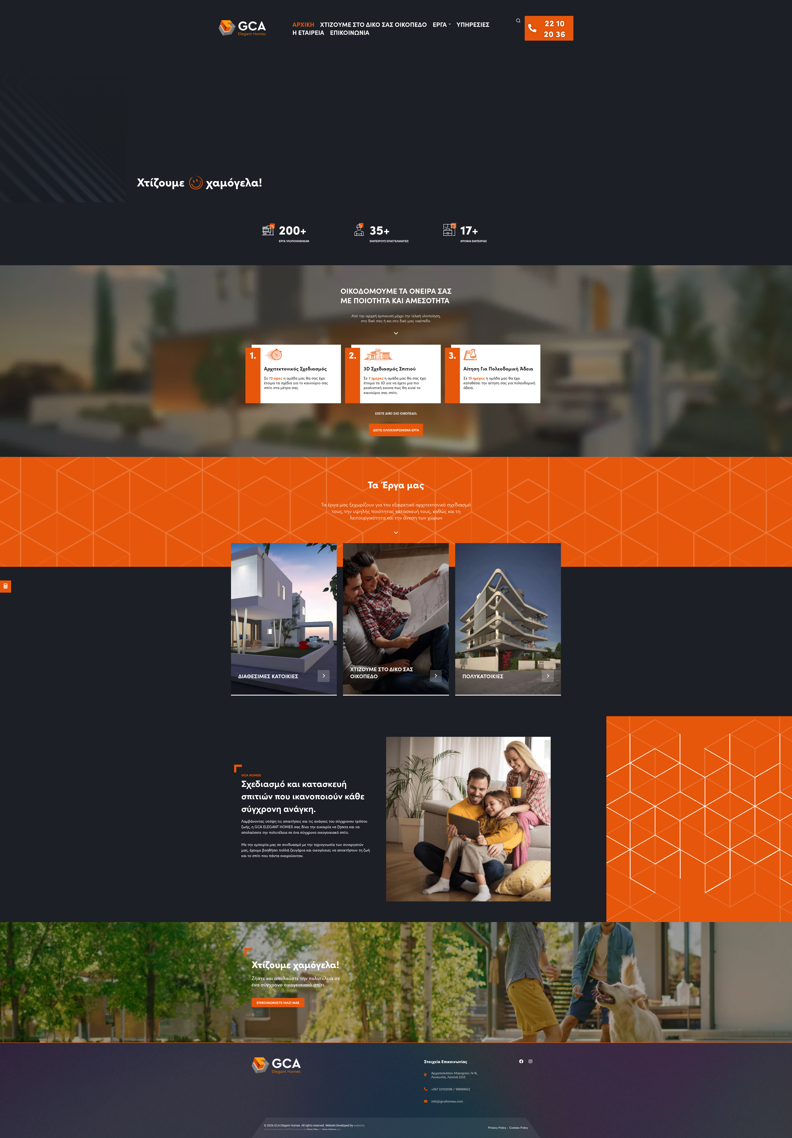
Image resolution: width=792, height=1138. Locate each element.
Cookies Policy (518, 1128)
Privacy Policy (312, 1129)
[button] (518, 21)
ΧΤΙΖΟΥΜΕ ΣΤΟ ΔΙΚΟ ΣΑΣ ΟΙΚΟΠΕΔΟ (373, 24)
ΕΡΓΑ (440, 24)
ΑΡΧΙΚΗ (303, 24)
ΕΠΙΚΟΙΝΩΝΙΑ (349, 32)
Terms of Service (329, 1129)
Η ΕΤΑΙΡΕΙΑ (308, 32)
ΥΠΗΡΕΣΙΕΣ (472, 24)
